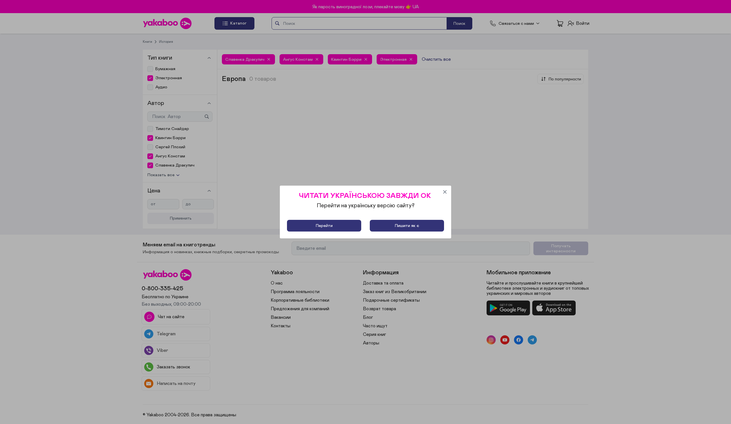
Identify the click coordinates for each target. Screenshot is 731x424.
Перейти (324, 226)
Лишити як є (407, 226)
